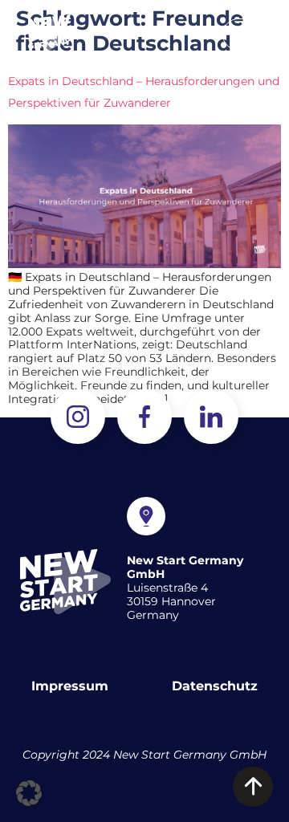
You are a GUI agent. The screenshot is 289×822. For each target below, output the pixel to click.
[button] (247, 32)
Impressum (69, 686)
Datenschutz (215, 686)
